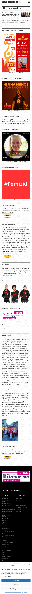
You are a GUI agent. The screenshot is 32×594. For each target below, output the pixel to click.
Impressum (24, 592)
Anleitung (4, 520)
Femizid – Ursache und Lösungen (7, 539)
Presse (3, 552)
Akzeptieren (16, 580)
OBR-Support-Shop (12, 249)
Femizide (4, 530)
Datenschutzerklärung (17, 592)
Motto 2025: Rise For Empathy (7, 512)
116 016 (7, 410)
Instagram (18, 511)
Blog (3, 560)
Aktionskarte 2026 (6, 498)
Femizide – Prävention (7, 542)
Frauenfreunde (22, 372)
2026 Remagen (14, 373)
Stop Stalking (7, 275)
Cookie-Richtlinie (8, 592)
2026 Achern (10, 381)
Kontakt (18, 501)
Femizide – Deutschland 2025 (8, 536)
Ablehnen (16, 584)
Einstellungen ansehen (16, 589)
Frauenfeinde (5, 373)
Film (14, 12)
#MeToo (4, 12)
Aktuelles (9, 12)
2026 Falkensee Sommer (19, 363)
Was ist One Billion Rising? (8, 508)
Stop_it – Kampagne (7, 556)
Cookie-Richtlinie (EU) (21, 507)
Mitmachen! (5, 519)
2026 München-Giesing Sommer (17, 361)
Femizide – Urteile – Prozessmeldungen (6, 549)
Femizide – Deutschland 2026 (8, 532)
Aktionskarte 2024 (6, 506)
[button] (30, 564)
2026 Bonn (5, 384)
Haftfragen (16, 366)
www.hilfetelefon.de (7, 411)
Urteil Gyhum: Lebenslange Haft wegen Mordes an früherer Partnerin (14, 348)
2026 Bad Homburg (14, 384)
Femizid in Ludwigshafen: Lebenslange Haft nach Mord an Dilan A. (15, 342)
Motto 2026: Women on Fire (8, 509)
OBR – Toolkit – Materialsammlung (6, 523)
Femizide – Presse (6, 544)
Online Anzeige (18, 355)
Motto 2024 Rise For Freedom (7, 515)
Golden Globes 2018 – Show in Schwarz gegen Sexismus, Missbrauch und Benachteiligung (10, 15)
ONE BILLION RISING (11, 2)
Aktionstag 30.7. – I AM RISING (7, 500)
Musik (3, 526)
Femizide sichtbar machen (8, 547)
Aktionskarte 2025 (6, 503)
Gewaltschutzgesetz (7, 355)
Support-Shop (5, 528)
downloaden (25, 122)
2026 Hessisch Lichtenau (13, 375)
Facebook (18, 509)
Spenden (18, 503)
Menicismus (13, 372)
